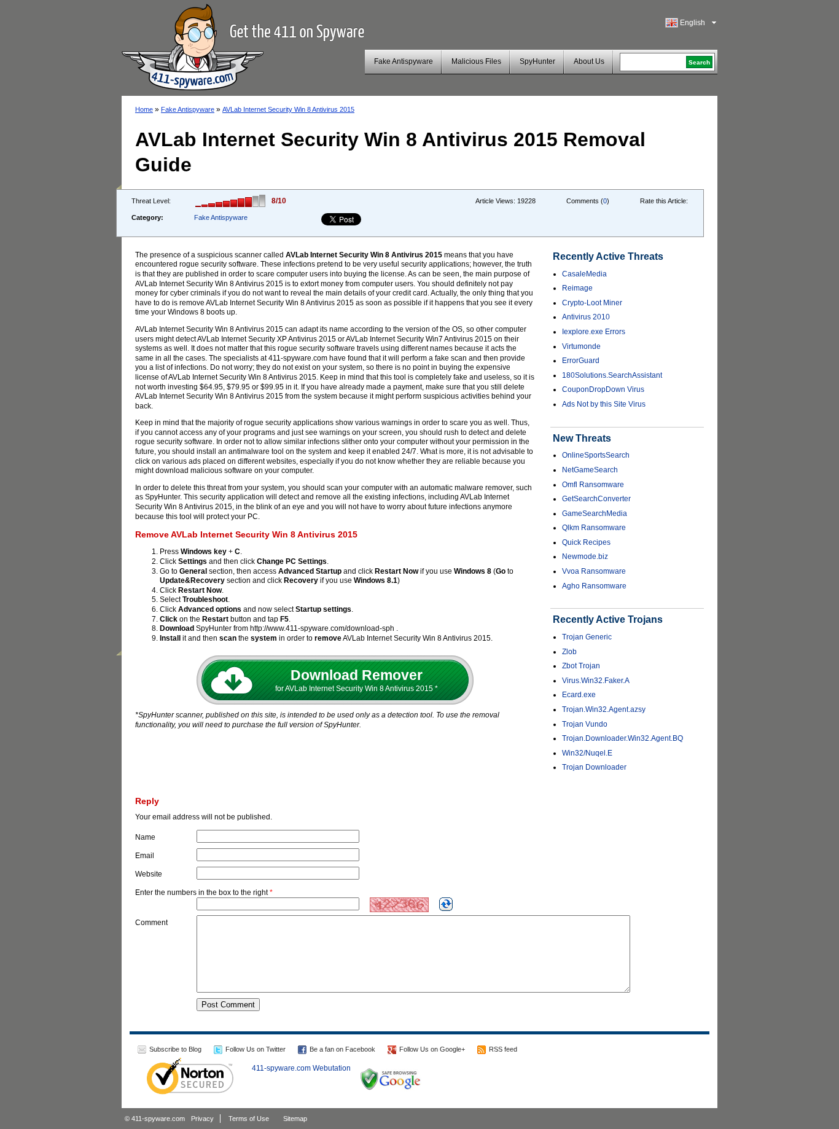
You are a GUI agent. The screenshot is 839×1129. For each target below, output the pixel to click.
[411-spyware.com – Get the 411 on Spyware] (192, 45)
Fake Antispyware (403, 61)
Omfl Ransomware (593, 484)
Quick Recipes (586, 542)
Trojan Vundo (584, 724)
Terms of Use (248, 1118)
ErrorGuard (580, 360)
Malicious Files (476, 61)
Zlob (569, 651)
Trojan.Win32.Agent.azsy (604, 709)
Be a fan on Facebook (342, 1049)
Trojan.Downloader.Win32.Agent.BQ (622, 738)
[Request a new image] (446, 904)
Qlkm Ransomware (594, 527)
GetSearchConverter (596, 498)
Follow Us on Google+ (432, 1049)
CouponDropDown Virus (603, 389)
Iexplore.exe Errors (593, 331)
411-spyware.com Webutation (301, 1068)
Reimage (577, 288)
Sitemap (295, 1118)
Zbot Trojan (581, 666)
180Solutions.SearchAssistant (612, 375)
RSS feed (503, 1049)
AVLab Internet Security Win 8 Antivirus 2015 (288, 109)
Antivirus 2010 (586, 317)
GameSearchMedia (594, 513)
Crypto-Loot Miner (592, 303)
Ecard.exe (579, 694)
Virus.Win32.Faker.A (596, 680)
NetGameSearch (590, 470)
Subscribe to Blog (175, 1049)
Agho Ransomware (594, 586)
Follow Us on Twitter (255, 1049)
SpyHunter (537, 61)
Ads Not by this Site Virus (604, 404)
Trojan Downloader (594, 767)
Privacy (202, 1118)
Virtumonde (581, 346)
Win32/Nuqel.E (587, 753)
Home (144, 109)
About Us (589, 61)
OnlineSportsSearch (596, 455)
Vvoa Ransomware (594, 571)
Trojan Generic (587, 637)
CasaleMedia (584, 274)
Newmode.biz (585, 556)
